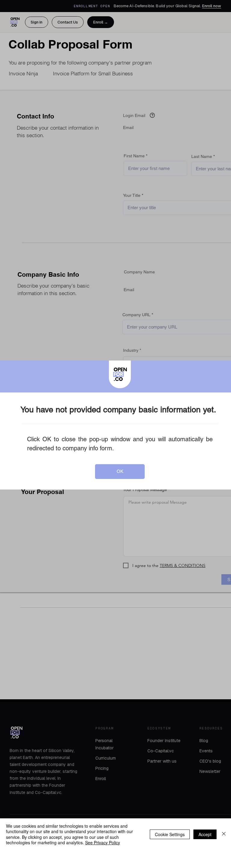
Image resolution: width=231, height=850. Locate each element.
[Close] (223, 834)
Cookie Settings (170, 834)
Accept (205, 834)
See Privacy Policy (102, 842)
